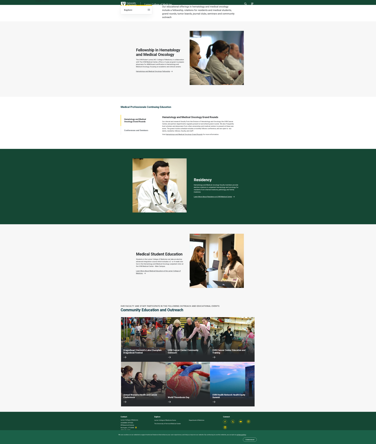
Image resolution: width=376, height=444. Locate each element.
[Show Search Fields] (245, 3)
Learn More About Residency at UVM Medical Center (213, 197)
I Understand (249, 439)
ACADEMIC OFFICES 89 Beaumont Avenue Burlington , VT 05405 (127, 425)
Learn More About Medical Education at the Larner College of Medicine (158, 272)
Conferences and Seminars (136, 130)
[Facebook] (225, 422)
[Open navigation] (149, 10)
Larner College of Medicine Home (165, 420)
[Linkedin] (225, 427)
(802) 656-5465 (125, 430)
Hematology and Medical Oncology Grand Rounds (135, 120)
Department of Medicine (196, 420)
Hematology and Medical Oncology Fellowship (153, 71)
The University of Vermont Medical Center (167, 423)
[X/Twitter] (233, 422)
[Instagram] (248, 422)
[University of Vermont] (68, 7)
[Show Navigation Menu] (252, 3)
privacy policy (241, 434)
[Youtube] (241, 422)
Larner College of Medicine (158, 4)
